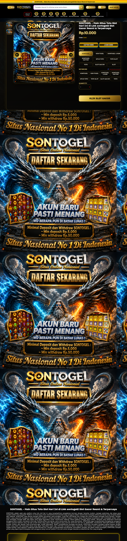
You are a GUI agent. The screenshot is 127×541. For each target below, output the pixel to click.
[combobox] (56, 7)
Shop (12, 7)
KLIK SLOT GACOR (99, 98)
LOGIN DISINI (108, 45)
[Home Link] (24, 7)
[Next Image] (70, 55)
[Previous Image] (17, 55)
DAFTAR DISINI (89, 45)
